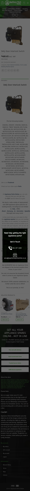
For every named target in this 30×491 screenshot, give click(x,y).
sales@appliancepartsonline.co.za (15, 258)
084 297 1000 (17, 248)
